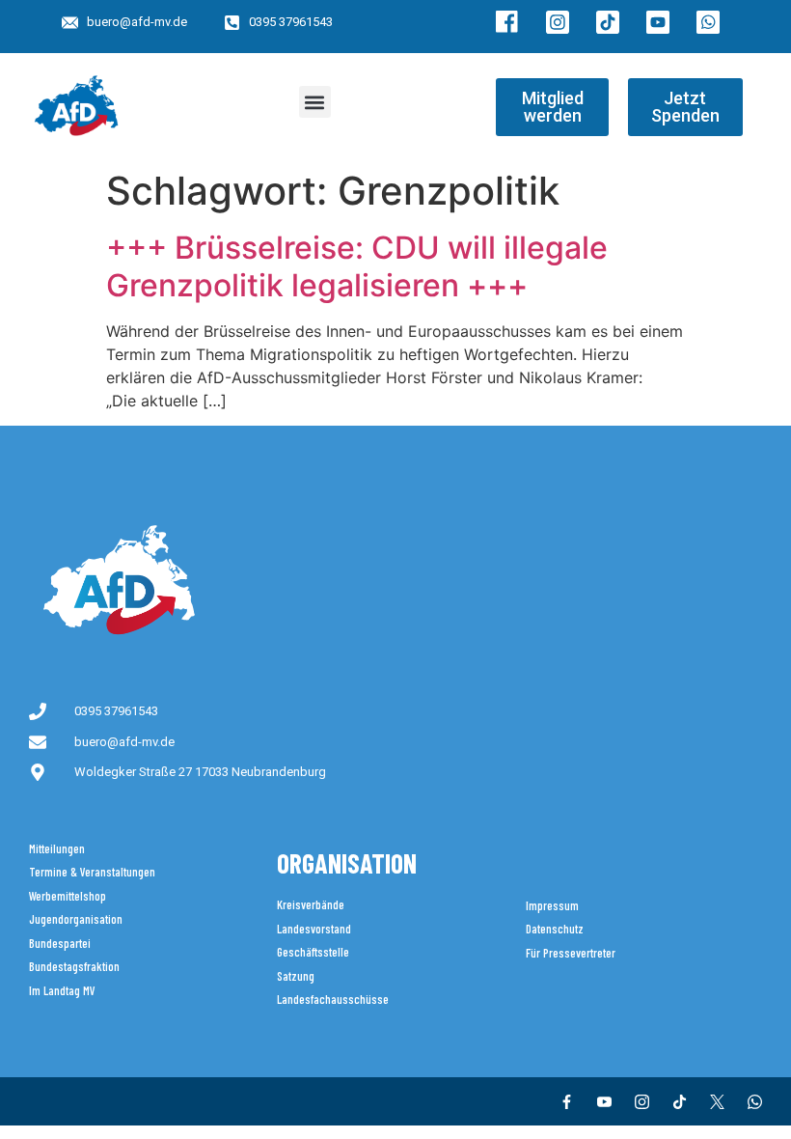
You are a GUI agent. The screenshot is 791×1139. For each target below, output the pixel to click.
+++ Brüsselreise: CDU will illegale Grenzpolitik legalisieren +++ (357, 266)
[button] (315, 102)
